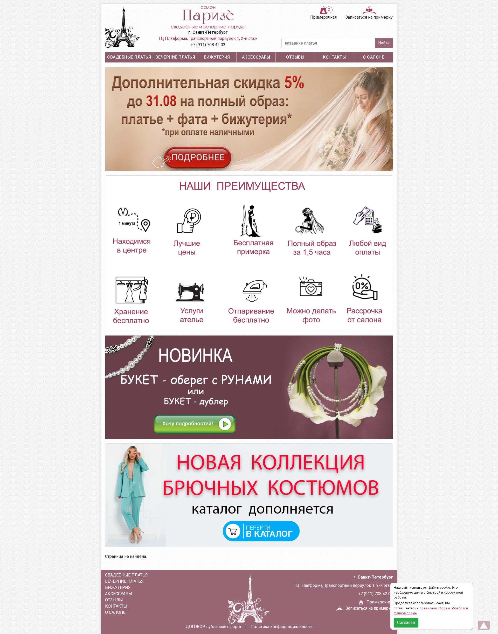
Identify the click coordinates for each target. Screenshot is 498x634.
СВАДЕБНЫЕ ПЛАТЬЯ (129, 57)
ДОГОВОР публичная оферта (213, 626)
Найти (384, 42)
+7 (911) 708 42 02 (208, 44)
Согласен (406, 622)
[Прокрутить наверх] (484, 625)
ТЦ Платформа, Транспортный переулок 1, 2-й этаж (208, 38)
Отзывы (295, 57)
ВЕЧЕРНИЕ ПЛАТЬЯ (175, 57)
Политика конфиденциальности (282, 626)
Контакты (334, 57)
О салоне (373, 57)
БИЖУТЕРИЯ (217, 57)
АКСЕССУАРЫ (256, 57)
